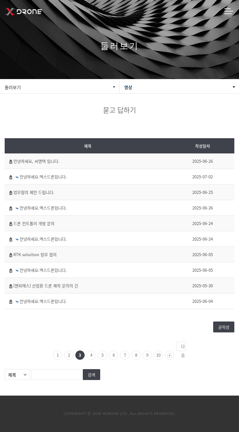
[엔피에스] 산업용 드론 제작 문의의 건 (45, 286)
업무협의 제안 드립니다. (33, 192)
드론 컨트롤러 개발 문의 (33, 223)
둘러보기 (13, 87)
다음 (183, 347)
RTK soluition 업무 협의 (35, 254)
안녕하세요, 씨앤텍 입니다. (36, 161)
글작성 (223, 327)
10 (158, 355)
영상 (128, 87)
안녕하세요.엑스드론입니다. (43, 177)
